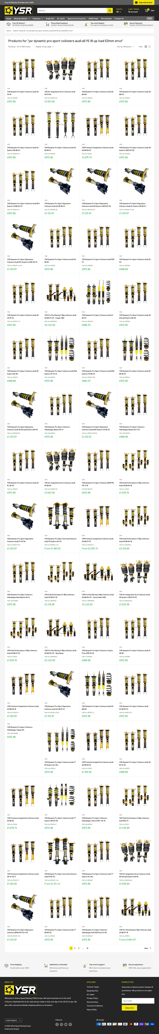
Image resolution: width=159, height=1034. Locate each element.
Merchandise (106, 18)
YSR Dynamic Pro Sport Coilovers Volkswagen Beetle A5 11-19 (131, 428)
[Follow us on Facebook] (57, 1024)
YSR (8, 88)
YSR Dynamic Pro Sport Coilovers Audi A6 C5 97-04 (23, 316)
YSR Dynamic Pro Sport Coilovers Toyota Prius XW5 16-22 (97, 651)
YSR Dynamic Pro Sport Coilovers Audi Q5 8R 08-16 (135, 372)
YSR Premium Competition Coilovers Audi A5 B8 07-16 (97, 540)
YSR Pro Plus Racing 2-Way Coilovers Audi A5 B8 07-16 (135, 931)
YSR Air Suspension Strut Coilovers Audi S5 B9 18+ (59, 484)
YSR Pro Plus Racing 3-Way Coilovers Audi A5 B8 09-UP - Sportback (60, 651)
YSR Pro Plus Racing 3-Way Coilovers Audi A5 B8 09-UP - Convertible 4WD (98, 596)
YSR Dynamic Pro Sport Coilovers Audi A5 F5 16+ (23, 93)
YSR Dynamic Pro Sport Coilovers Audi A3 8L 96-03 (23, 484)
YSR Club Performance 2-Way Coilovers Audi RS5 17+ (134, 819)
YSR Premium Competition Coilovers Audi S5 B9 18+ (23, 819)
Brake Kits (50, 18)
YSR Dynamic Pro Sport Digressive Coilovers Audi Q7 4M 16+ (20, 540)
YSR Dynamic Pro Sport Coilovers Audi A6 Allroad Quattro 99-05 (135, 316)
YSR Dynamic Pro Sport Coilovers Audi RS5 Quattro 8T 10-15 (60, 372)
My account (133, 11)
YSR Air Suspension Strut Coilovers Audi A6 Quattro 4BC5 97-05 (134, 596)
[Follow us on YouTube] (66, 1024)
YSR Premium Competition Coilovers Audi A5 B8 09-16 (97, 148)
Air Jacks (61, 18)
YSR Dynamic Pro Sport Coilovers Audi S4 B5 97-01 (133, 707)
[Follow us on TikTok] (70, 1024)
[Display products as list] (150, 47)
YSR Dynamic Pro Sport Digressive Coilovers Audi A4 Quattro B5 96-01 (132, 204)
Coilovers (37, 18)
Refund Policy (92, 1002)
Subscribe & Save (145, 2)
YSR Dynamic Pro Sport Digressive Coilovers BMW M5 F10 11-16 (20, 931)
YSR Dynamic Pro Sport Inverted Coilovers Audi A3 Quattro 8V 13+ (60, 540)
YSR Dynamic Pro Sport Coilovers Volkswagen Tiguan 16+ (19, 728)
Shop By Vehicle (20, 18)
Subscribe (129, 1008)
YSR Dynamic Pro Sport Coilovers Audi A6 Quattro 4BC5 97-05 (135, 148)
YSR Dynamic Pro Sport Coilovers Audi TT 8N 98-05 (60, 931)
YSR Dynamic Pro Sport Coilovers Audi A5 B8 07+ (135, 93)
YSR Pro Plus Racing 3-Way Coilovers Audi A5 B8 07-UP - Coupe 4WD (60, 316)
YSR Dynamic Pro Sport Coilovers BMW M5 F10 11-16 (98, 484)
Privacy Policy (92, 998)
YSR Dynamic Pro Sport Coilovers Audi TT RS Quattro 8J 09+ (60, 763)
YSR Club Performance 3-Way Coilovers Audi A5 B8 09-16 (134, 540)
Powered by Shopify (12, 1029)
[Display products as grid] (146, 47)
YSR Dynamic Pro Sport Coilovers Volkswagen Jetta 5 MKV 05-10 (94, 819)
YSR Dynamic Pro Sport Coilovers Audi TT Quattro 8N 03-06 (60, 819)
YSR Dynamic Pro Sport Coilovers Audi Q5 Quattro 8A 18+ (23, 372)
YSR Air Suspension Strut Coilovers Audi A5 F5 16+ (59, 93)
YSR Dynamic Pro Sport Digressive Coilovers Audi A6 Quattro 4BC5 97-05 (96, 204)
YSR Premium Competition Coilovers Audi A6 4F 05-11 (23, 875)
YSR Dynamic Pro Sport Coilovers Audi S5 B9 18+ (60, 260)
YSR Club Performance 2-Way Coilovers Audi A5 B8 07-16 (22, 651)
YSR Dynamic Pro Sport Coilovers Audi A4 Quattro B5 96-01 (23, 148)
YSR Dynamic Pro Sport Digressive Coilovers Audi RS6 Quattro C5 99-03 (96, 428)
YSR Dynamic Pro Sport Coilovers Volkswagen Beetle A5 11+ (57, 428)
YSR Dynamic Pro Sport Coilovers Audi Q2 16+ (135, 260)
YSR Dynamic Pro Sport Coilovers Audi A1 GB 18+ (134, 651)
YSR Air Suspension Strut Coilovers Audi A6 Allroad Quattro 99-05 (134, 875)
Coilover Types (93, 987)
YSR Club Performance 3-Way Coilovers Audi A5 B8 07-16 (59, 596)
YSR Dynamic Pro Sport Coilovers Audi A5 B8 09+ (97, 93)
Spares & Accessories (77, 18)
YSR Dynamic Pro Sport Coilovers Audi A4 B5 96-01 (60, 148)
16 (87, 948)
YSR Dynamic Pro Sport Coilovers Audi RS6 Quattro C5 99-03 (98, 372)
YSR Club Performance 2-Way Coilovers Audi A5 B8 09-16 (134, 484)
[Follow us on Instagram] (61, 1024)
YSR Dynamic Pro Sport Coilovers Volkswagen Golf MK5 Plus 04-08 (94, 931)
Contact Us (119, 18)
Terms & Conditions (95, 1006)
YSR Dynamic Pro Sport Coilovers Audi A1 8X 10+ (97, 316)
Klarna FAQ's (92, 1009)
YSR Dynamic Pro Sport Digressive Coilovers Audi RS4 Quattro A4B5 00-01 (22, 260)
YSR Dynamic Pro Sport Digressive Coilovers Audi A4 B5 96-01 (57, 204)
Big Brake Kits (92, 991)
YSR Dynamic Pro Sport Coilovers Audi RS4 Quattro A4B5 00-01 (23, 204)
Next (146, 948)
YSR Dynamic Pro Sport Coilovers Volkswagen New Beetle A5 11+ (19, 596)
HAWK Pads (93, 18)
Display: (39, 47)
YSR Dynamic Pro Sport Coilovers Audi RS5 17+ (98, 260)
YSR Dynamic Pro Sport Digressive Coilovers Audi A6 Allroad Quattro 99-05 (22, 428)
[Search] (110, 10)
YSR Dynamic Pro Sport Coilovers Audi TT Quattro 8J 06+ (97, 875)
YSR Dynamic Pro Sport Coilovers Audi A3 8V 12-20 (135, 763)
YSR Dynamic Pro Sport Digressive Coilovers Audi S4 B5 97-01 (57, 707)
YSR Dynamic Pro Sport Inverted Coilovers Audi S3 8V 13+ (60, 875)
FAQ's (149, 18)
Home (8, 18)
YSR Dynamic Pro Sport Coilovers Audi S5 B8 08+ (97, 707)
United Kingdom (11, 1020)
